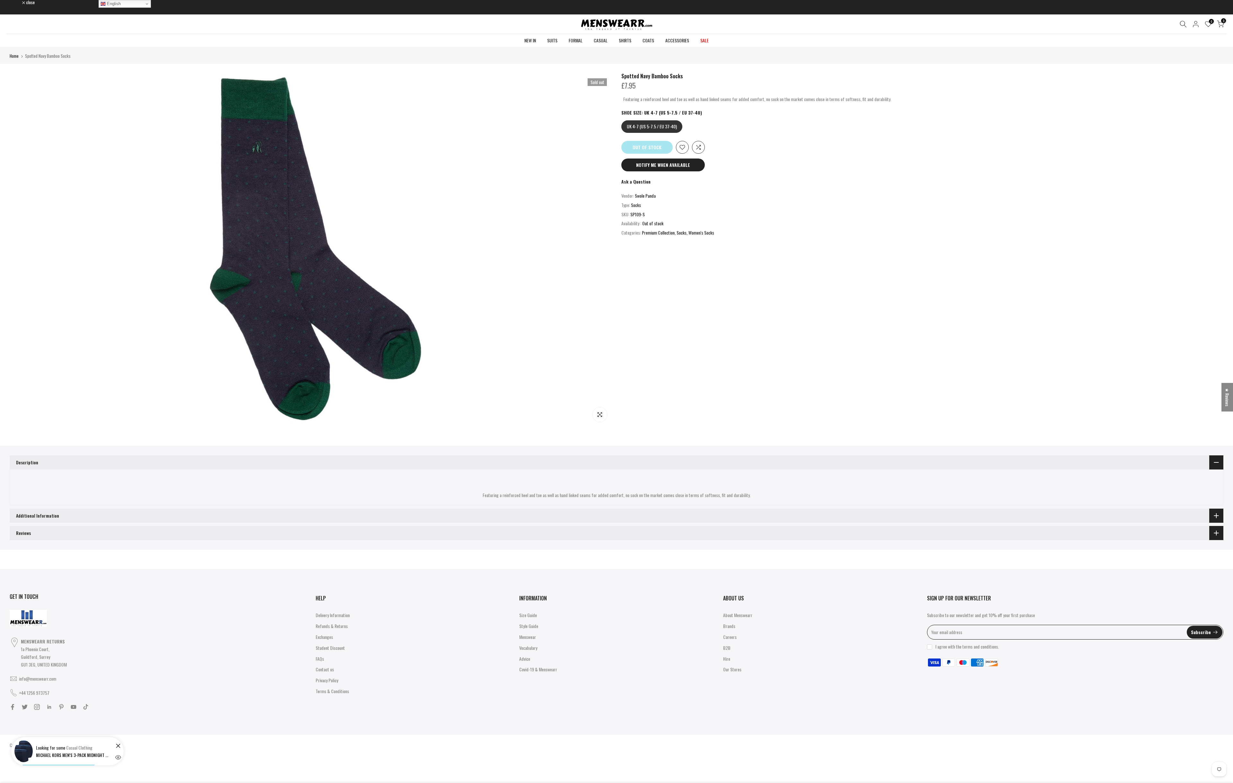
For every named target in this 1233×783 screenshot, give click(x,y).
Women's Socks (701, 232)
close (17, 2)
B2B (726, 647)
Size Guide (528, 615)
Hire (726, 658)
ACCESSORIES (677, 40)
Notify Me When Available (663, 164)
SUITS (552, 40)
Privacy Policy (327, 680)
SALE (704, 40)
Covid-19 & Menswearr (538, 669)
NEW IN (530, 40)
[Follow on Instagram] (37, 707)
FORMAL (575, 40)
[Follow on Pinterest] (61, 707)
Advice (524, 658)
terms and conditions (980, 646)
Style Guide (528, 626)
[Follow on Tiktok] (86, 707)
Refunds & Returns (332, 626)
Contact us (325, 669)
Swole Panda (645, 195)
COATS (648, 40)
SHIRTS (625, 40)
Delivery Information (333, 615)
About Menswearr (737, 615)
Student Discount (330, 647)
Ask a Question (636, 181)
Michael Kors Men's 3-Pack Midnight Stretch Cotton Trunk (73, 755)
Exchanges (324, 636)
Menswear (527, 636)
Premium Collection (658, 232)
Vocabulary (528, 647)
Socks (636, 205)
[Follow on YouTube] (73, 707)
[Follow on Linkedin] (49, 707)
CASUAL (601, 40)
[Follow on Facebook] (12, 707)
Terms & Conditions (332, 691)
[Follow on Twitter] (25, 707)
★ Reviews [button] (1227, 397)
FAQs (320, 658)
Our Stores (732, 669)
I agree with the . (967, 646)
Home (14, 56)
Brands (729, 626)
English (113, 3)
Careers (730, 636)
